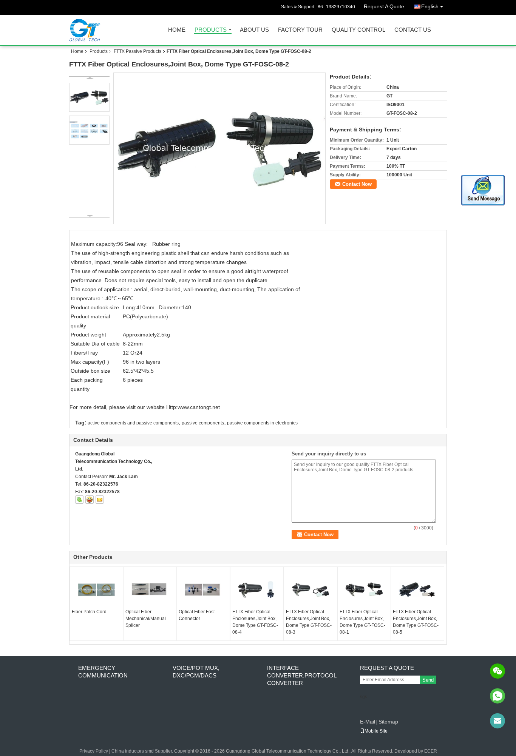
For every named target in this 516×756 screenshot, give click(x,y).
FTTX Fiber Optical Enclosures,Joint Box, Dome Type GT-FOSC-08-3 (309, 622)
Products (211, 30)
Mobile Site (376, 731)
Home (176, 30)
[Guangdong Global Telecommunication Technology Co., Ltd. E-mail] (100, 499)
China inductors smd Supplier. (142, 751)
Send (428, 680)
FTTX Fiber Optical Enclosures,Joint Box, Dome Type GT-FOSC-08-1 (362, 622)
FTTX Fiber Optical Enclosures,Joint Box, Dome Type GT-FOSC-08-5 (416, 622)
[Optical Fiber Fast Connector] (203, 589)
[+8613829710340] (497, 696)
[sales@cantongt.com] (497, 721)
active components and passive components (133, 423)
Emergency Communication (103, 672)
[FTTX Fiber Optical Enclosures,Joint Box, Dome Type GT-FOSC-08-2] (219, 148)
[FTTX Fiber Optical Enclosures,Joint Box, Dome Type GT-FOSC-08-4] (256, 589)
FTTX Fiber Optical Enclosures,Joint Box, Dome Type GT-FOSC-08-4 (255, 622)
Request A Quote (384, 6)
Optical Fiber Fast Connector (197, 615)
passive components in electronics (262, 423)
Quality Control (358, 30)
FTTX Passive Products (137, 51)
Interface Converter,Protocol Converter (301, 675)
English (430, 6)
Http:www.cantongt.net (193, 407)
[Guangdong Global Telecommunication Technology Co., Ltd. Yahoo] (89, 499)
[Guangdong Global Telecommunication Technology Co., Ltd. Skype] (79, 499)
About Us (254, 30)
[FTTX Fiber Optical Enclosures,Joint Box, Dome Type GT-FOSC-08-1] (364, 589)
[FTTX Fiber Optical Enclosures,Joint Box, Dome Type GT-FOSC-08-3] (310, 589)
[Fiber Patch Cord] (96, 589)
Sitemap (388, 722)
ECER (430, 751)
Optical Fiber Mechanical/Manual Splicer (145, 618)
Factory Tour (300, 30)
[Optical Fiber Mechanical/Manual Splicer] (150, 589)
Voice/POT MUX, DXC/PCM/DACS (196, 672)
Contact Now (357, 184)
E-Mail (367, 722)
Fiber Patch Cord (89, 611)
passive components (203, 423)
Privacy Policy (93, 751)
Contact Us (412, 30)
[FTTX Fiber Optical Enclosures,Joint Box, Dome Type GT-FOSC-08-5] (417, 589)
